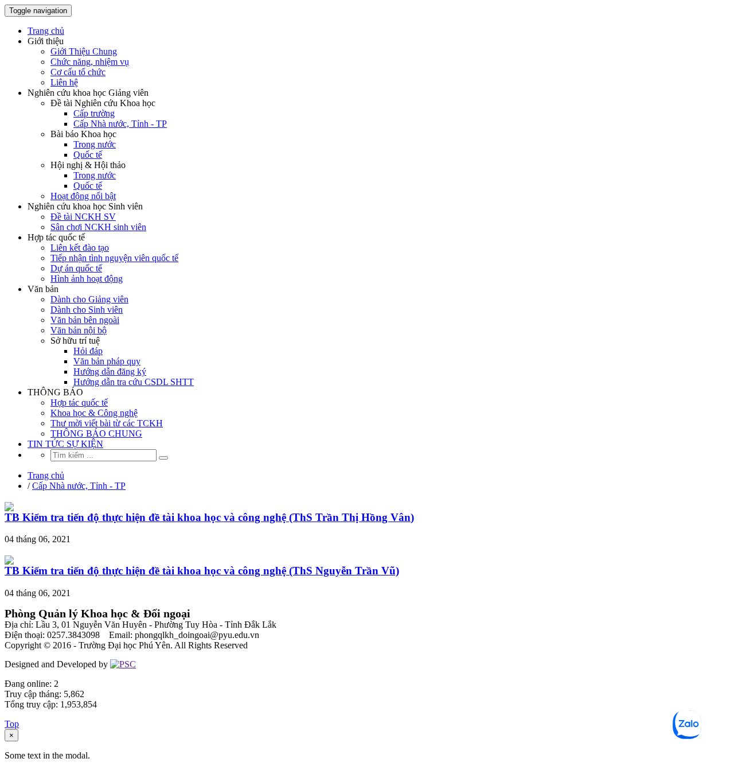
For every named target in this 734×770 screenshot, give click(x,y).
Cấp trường (94, 113)
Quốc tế (87, 155)
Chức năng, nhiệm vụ (89, 62)
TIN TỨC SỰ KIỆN (65, 444)
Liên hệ (64, 82)
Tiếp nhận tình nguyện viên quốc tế (114, 258)
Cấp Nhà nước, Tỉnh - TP (120, 124)
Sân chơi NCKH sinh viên (98, 227)
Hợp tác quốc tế (79, 402)
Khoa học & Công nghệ (94, 413)
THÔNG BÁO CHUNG (96, 433)
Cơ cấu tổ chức (78, 72)
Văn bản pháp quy (106, 361)
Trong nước (94, 144)
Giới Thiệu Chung (83, 51)
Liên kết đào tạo (79, 247)
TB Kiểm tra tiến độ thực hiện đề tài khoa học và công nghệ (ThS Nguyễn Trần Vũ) (202, 571)
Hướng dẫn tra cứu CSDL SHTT (133, 382)
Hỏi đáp (88, 351)
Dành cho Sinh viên (86, 309)
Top (12, 724)
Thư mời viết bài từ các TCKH (106, 423)
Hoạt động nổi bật (83, 196)
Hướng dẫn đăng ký (109, 371)
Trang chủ (46, 31)
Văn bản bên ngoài (84, 320)
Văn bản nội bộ (78, 330)
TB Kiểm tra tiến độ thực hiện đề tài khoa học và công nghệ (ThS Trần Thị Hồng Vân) (209, 517)
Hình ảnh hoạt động (86, 278)
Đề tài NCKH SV (83, 216)
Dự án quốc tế (76, 268)
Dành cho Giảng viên (89, 299)
